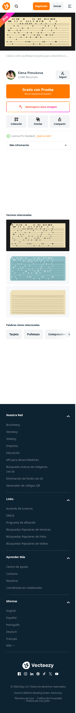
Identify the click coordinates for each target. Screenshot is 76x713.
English (11, 614)
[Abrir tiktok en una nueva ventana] (42, 677)
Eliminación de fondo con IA (24, 477)
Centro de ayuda (17, 570)
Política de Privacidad (48, 701)
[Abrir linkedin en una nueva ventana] (30, 677)
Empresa (12, 444)
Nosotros (12, 584)
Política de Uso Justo (37, 704)
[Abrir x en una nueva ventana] (49, 677)
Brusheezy (13, 423)
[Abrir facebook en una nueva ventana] (17, 677)
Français (11, 642)
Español (11, 621)
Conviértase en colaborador (24, 591)
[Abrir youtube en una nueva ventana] (55, 677)
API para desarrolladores (22, 458)
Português (13, 628)
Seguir (63, 77)
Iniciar (57, 6)
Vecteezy (12, 430)
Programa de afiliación (21, 521)
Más (9, 649)
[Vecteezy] (6, 6)
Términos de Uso (22, 701)
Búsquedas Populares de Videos (27, 547)
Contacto (12, 577)
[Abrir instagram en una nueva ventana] (24, 677)
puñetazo (33, 333)
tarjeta (14, 333)
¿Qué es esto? (43, 136)
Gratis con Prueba (38, 91)
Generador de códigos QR (23, 484)
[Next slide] (60, 333)
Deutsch (11, 635)
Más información (19, 143)
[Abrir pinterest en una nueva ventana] (36, 677)
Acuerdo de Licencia (19, 507)
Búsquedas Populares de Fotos (26, 540)
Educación (13, 451)
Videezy (11, 437)
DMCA (10, 514)
